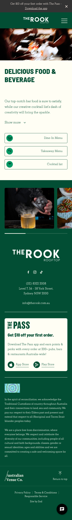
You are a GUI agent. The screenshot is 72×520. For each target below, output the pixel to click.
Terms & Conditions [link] (45, 492)
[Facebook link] (28, 272)
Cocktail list (55, 164)
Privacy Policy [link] (23, 492)
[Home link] (36, 20)
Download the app (36, 8)
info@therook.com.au (36, 303)
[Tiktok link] (41, 272)
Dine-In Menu (53, 138)
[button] (64, 22)
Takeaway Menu (52, 151)
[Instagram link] (35, 272)
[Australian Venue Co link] (14, 476)
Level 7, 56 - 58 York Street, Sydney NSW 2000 (36, 291)
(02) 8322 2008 (36, 283)
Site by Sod (36, 501)
